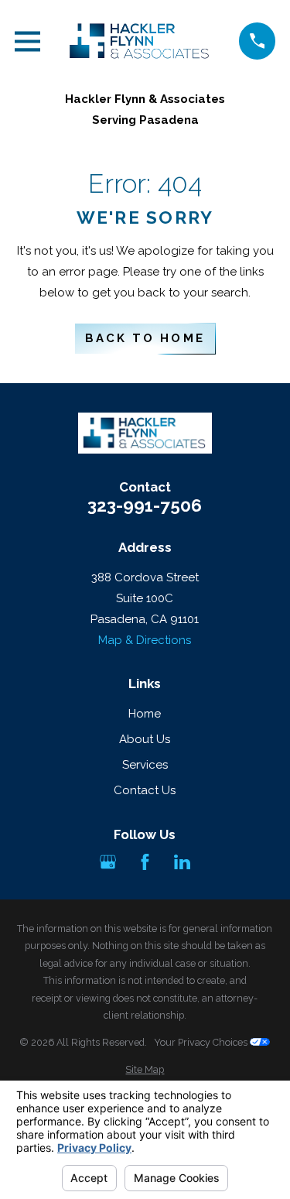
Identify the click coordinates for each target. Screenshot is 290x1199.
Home (144, 714)
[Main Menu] (27, 41)
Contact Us (145, 790)
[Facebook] (145, 862)
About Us (144, 739)
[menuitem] (145, 1070)
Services (145, 765)
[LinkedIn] (182, 862)
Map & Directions (144, 640)
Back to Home (144, 338)
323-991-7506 (144, 506)
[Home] (139, 41)
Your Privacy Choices (202, 1042)
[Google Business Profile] (108, 862)
